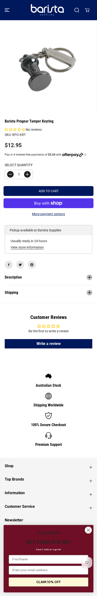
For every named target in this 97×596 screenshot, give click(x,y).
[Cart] (87, 10)
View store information (27, 247)
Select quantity (18, 165)
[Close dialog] (88, 530)
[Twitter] (20, 265)
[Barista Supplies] (47, 10)
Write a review (48, 343)
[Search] (77, 10)
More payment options (48, 214)
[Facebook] (9, 265)
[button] (7, 10)
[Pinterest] (32, 265)
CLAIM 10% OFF (48, 582)
